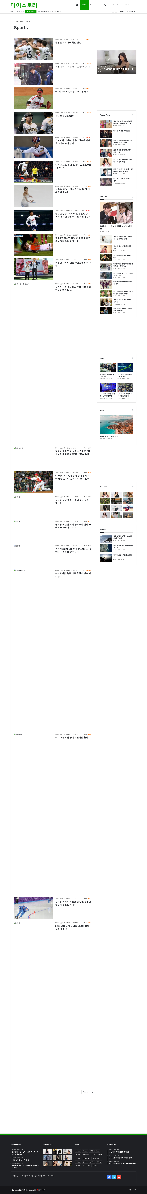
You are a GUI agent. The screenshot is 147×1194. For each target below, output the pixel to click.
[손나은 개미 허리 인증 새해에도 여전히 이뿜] (106, 162)
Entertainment (95, 5)
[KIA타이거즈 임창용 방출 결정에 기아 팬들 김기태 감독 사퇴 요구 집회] (33, 482)
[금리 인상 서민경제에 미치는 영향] (125, 367)
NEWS (84, 5)
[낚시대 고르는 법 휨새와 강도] (106, 558)
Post (97, 1151)
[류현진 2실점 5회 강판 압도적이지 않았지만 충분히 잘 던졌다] (33, 556)
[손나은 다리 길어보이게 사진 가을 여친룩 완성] (47, 1163)
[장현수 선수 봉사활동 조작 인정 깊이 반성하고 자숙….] (33, 363)
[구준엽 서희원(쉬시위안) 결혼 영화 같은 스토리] (106, 143)
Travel (119, 5)
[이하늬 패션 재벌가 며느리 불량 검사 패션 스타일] (57, 1151)
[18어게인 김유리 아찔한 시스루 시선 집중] (116, 508)
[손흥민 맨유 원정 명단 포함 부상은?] (33, 74)
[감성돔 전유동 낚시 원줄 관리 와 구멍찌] (106, 539)
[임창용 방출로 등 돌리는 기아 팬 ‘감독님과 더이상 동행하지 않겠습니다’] (33, 458)
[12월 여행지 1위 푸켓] (116, 424)
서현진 (78, 1162)
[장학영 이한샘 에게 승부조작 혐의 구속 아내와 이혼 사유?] (33, 531)
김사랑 (100, 1154)
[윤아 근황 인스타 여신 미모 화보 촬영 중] (67, 1157)
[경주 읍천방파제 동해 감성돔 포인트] (106, 548)
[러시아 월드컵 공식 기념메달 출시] (33, 814)
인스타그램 (86, 1165)
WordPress (86, 1154)
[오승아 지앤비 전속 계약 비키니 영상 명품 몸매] (106, 239)
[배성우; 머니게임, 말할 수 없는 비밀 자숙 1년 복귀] (106, 172)
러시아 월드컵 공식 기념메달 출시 (71, 737)
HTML (91, 1151)
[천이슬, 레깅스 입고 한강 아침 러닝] (128, 501)
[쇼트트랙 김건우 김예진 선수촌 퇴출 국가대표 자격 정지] (33, 147)
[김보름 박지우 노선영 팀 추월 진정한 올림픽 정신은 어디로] (33, 908)
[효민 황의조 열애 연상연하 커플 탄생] (106, 153)
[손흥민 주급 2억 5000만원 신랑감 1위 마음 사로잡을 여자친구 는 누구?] (33, 220)
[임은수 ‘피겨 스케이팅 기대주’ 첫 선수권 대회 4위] (33, 196)
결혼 (93, 1154)
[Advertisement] (116, 32)
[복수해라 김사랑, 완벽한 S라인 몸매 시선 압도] (67, 1151)
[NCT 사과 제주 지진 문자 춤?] (106, 182)
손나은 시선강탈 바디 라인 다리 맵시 (113, 71)
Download (122, 11)
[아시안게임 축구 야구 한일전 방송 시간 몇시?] (33, 650)
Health (112, 5)
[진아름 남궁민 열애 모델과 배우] (106, 257)
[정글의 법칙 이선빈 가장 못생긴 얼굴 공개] (106, 310)
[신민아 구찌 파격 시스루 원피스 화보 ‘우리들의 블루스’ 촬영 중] (47, 1151)
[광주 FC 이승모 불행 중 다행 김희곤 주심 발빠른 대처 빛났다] (33, 245)
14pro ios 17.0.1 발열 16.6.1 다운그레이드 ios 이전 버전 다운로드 (58, 11)
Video (78, 1154)
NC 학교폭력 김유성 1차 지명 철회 (72, 91)
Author (85, 1151)
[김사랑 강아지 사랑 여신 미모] (57, 1163)
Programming (131, 11)
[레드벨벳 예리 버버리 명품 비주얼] (67, 1163)
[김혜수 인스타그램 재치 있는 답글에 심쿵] (128, 508)
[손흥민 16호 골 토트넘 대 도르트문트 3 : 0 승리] (33, 172)
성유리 (85, 1162)
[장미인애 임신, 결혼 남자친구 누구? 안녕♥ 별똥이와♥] (106, 124)
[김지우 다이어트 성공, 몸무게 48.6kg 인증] (105, 501)
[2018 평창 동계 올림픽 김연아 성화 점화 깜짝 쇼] (33, 1002)
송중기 (92, 1162)
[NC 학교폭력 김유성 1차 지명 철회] (33, 98)
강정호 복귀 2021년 (64, 116)
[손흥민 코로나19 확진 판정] (33, 49)
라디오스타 (86, 1158)
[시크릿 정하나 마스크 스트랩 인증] (105, 515)
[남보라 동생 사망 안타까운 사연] (106, 249)
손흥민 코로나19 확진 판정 (68, 42)
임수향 (95, 1165)
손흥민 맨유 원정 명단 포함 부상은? (72, 67)
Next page (86, 1092)
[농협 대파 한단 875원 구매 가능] (108, 367)
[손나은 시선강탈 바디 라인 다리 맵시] (47, 1157)
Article (78, 1151)
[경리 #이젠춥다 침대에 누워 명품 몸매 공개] (116, 501)
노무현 (78, 1158)
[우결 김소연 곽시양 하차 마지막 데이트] (116, 213)
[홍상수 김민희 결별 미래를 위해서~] (106, 302)
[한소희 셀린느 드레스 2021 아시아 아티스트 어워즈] (116, 495)
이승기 (78, 1165)
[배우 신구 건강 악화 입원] (106, 134)
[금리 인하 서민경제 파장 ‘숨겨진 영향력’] (108, 387)
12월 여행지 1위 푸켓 (109, 436)
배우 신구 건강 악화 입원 (121, 131)
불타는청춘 (96, 1158)
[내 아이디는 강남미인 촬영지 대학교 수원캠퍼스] (106, 267)
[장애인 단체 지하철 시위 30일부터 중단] (125, 387)
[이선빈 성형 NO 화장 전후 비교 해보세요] (106, 275)
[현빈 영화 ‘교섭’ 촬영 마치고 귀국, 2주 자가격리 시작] (116, 515)
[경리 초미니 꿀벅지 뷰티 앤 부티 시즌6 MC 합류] (128, 495)
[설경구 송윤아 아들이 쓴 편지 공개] (106, 284)
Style (105, 5)
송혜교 (99, 1162)
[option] (116, 62)
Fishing (128, 5)
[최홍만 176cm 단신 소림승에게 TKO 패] (33, 269)
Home (17, 21)
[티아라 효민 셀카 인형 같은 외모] (105, 508)
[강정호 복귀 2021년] (33, 123)
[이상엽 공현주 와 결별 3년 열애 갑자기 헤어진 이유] (106, 293)
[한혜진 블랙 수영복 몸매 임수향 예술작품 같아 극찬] (128, 515)
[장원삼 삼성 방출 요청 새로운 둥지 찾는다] (33, 507)
